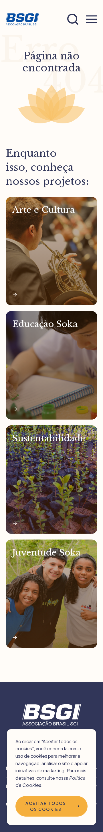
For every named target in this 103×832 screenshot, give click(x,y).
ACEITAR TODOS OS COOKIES (45, 806)
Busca (73, 19)
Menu (91, 19)
